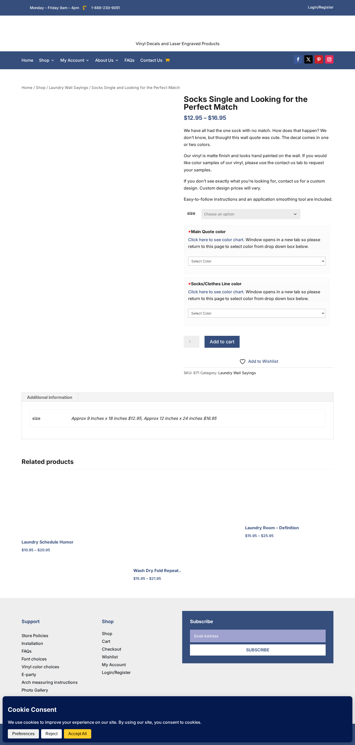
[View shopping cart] (167, 60)
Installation (32, 643)
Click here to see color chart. (216, 239)
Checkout (111, 649)
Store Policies (35, 635)
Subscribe (257, 649)
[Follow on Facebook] (298, 59)
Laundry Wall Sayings (68, 87)
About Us (104, 60)
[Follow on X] (308, 59)
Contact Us (151, 60)
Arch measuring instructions (50, 682)
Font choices (34, 659)
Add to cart (222, 341)
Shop (44, 60)
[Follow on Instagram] (329, 59)
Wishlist (110, 656)
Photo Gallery (35, 690)
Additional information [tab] (49, 397)
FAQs (129, 60)
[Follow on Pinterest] (319, 59)
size (191, 213)
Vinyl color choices (40, 666)
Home (27, 60)
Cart (106, 641)
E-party (29, 674)
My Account (72, 60)
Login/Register (116, 672)
